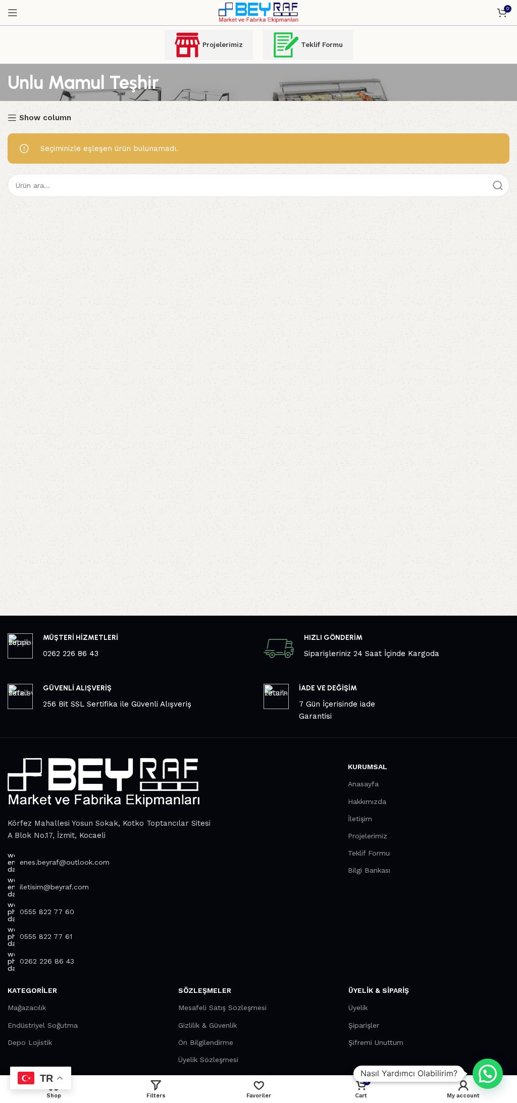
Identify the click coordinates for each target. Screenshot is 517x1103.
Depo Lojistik (30, 1042)
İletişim (360, 819)
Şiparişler (363, 1025)
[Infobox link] (130, 646)
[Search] (497, 185)
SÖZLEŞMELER (204, 990)
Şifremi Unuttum (375, 1042)
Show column (45, 117)
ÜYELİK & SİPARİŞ (378, 990)
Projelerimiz (222, 44)
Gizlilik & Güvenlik (207, 1025)
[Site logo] (258, 12)
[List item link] (111, 862)
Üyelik (358, 1008)
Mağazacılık (27, 1008)
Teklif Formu (322, 44)
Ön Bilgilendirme (205, 1042)
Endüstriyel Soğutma (43, 1025)
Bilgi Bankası (369, 870)
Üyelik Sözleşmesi (208, 1060)
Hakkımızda (367, 801)
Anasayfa (363, 784)
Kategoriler (32, 990)
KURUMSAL (367, 767)
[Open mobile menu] (13, 13)
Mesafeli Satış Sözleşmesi (222, 1008)
